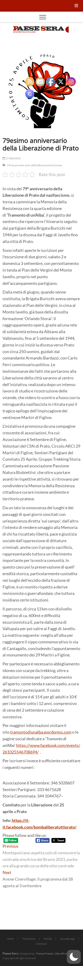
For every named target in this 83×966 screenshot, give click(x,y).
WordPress (62, 953)
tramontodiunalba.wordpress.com (40, 732)
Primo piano (29, 938)
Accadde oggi (67, 938)
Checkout (41, 943)
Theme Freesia (44, 953)
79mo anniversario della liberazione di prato (34, 165)
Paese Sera (10, 953)
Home (10, 938)
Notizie (48, 938)
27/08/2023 (13, 158)
